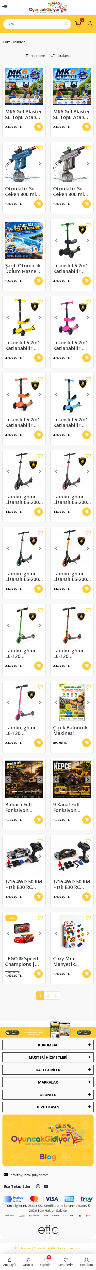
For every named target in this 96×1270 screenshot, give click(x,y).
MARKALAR (48, 1082)
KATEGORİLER (48, 1069)
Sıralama (64, 55)
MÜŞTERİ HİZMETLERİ (48, 1057)
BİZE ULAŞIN (48, 1106)
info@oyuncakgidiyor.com (29, 1175)
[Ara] (66, 24)
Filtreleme (38, 55)
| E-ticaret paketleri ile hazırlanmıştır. (48, 1248)
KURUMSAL (48, 1044)
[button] (8, 86)
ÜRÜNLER (48, 1094)
